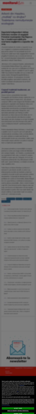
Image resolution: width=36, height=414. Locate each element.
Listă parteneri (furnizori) (6, 405)
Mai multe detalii (21, 385)
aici (17, 391)
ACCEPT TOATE (18, 408)
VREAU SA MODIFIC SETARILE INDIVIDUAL (18, 410)
